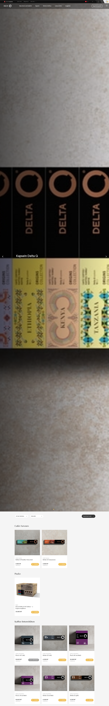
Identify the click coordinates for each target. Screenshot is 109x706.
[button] (92, 1)
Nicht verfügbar (33, 659)
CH (87, 1)
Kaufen (36, 564)
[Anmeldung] (98, 1)
